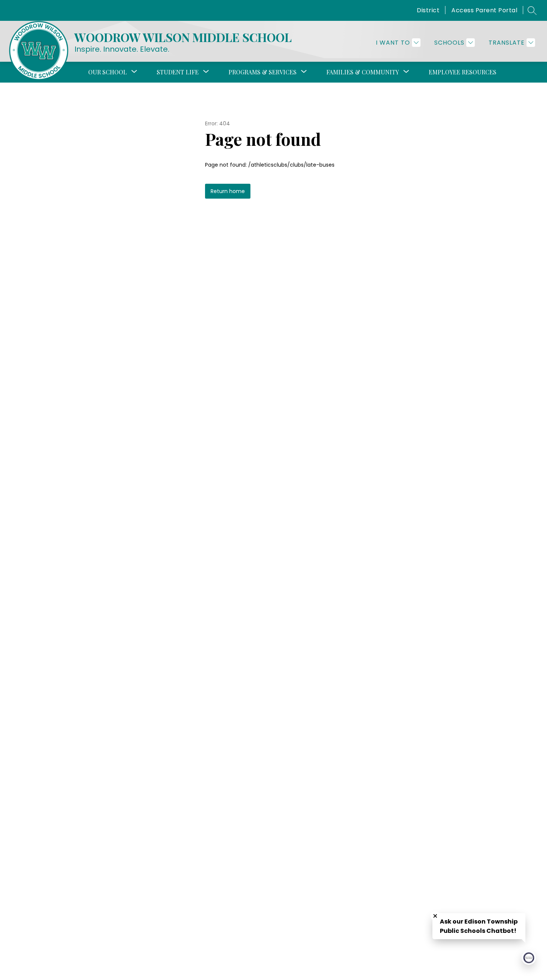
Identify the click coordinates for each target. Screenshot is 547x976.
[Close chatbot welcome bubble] (435, 916)
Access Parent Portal (484, 10)
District (428, 10)
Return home (228, 191)
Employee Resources (462, 72)
